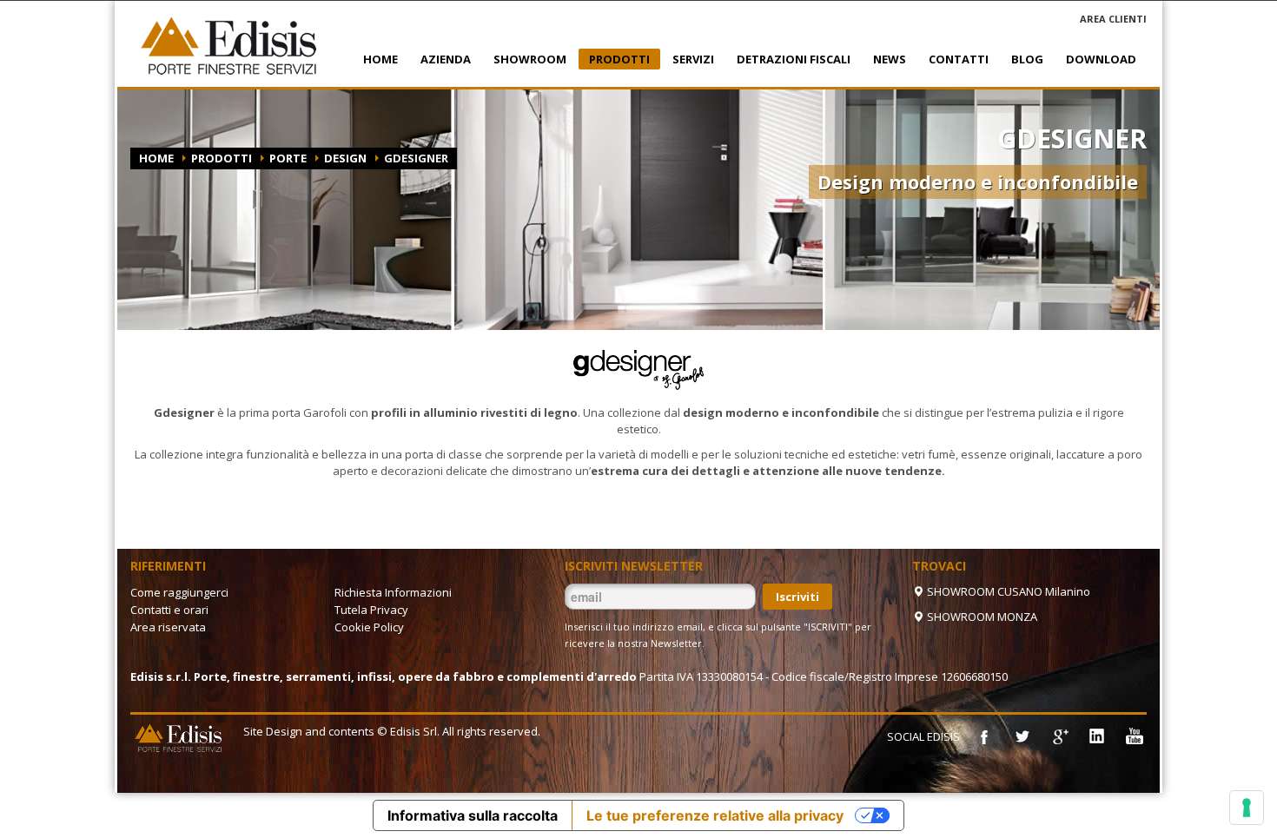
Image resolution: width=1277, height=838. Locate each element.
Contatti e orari (169, 609)
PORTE (288, 158)
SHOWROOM (524, 59)
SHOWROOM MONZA (980, 616)
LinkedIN (1096, 736)
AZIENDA (440, 59)
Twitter (1022, 736)
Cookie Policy (369, 627)
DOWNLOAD (1101, 59)
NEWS (884, 59)
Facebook (984, 736)
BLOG (1027, 59)
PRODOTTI (614, 60)
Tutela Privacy (371, 609)
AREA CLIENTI (1113, 18)
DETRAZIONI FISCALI (788, 59)
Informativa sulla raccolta (472, 815)
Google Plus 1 (1059, 736)
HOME (380, 59)
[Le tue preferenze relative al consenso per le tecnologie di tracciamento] (1246, 807)
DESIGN (345, 158)
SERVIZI (688, 59)
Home (156, 158)
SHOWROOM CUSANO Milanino (1007, 591)
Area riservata (168, 627)
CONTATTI (953, 59)
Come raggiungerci (179, 592)
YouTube (1134, 736)
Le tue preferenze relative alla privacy (715, 815)
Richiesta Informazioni (393, 592)
